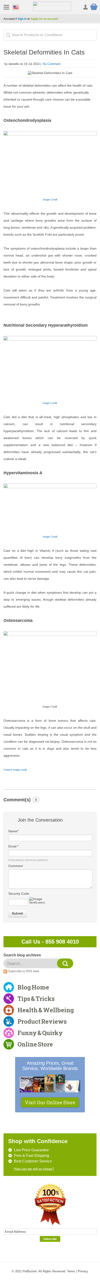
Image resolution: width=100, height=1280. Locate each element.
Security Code (18, 893)
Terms (71, 1271)
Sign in (22, 18)
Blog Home (33, 987)
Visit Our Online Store (50, 1102)
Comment (15, 866)
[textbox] (50, 35)
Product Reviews (42, 1021)
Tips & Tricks (36, 998)
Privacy (83, 1271)
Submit (17, 913)
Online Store (35, 1044)
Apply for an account (44, 18)
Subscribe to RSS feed (23, 971)
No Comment (51, 64)
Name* (13, 831)
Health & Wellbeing (45, 1010)
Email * (13, 846)
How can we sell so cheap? (34, 1169)
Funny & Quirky (40, 1033)
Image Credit (50, 199)
